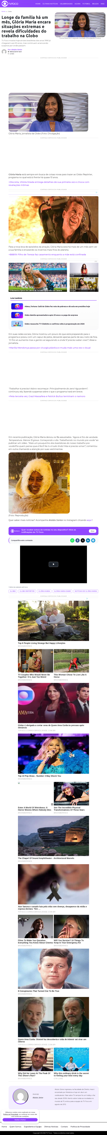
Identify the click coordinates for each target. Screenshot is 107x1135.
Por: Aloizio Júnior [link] (15, 50)
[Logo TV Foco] (10, 4)
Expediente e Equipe (32, 1127)
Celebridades (66, 4)
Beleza (95, 4)
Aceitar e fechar (20, 1120)
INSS (102, 4)
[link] (20, 1096)
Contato (64, 1127)
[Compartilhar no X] (83, 540)
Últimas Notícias (50, 4)
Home (37, 4)
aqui (89, 520)
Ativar (92, 531)
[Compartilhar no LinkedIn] (88, 540)
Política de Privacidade (80, 1127)
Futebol (86, 4)
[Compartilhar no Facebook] (77, 540)
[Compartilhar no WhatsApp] (72, 540)
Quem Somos (15, 1127)
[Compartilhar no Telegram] (93, 540)
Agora (77, 4)
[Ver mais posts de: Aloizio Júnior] (4, 51)
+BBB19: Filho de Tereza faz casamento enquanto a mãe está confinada (47, 254)
